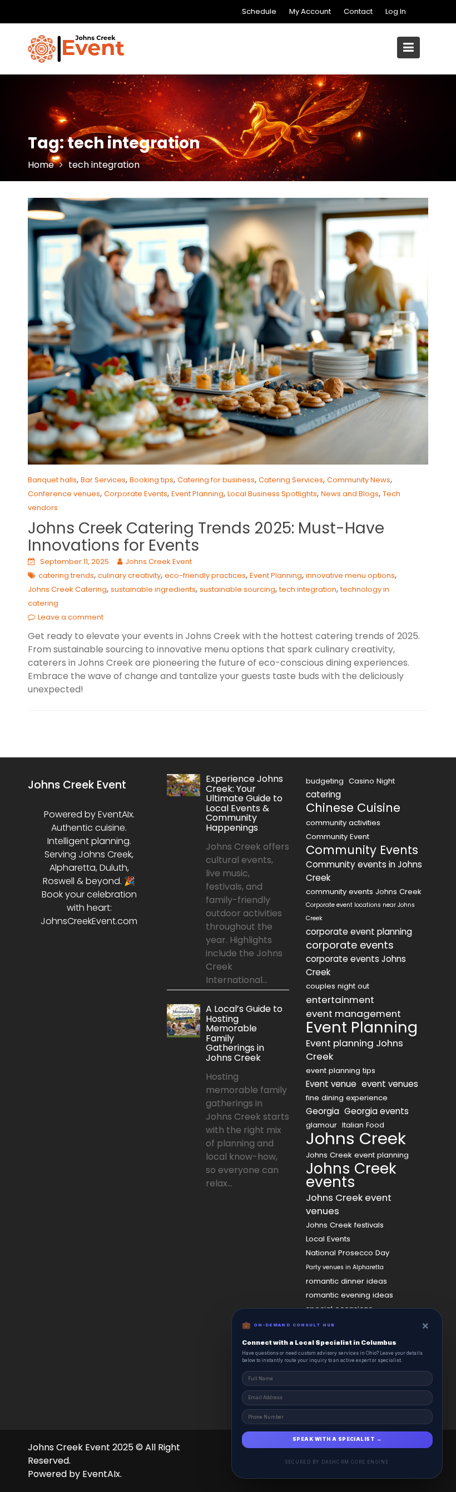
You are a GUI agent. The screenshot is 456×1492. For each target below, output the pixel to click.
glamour (321, 1125)
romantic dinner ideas (346, 1281)
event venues (389, 1084)
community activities (343, 822)
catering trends (66, 575)
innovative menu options (350, 575)
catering (323, 794)
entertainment (340, 999)
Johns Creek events (351, 1175)
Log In (395, 11)
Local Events (328, 1239)
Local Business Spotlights (272, 493)
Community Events (362, 850)
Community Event (337, 836)
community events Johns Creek (364, 891)
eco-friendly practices (205, 575)
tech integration (307, 589)
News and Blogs (350, 493)
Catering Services (291, 480)
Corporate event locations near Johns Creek (360, 911)
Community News (358, 480)
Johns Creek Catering (67, 589)
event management (353, 1013)
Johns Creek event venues (348, 1204)
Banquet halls (52, 480)
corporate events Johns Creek (356, 965)
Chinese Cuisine (353, 808)
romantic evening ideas (349, 1295)
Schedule (259, 11)
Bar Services (103, 480)
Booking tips (152, 480)
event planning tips (340, 1070)
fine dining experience (347, 1097)
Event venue (331, 1084)
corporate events (350, 945)
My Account (310, 11)
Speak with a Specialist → (337, 1439)
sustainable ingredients (153, 589)
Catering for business (216, 480)
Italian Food (363, 1125)
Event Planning (197, 493)
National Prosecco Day (347, 1253)
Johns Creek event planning (357, 1155)
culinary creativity (129, 575)
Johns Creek (356, 1138)
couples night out (337, 986)
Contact (358, 11)
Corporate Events (135, 493)
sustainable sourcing (237, 589)
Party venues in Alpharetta (345, 1267)
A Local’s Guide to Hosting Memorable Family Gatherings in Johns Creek (244, 1033)
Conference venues (64, 493)
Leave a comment (70, 617)
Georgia (322, 1111)
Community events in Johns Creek (364, 871)
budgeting (325, 781)
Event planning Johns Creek (354, 1049)
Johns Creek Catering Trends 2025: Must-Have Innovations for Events (206, 536)
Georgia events (376, 1111)
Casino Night (372, 781)
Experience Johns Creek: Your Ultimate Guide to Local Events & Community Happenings (244, 803)
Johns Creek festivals (345, 1225)
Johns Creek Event (158, 561)
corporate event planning (359, 931)
